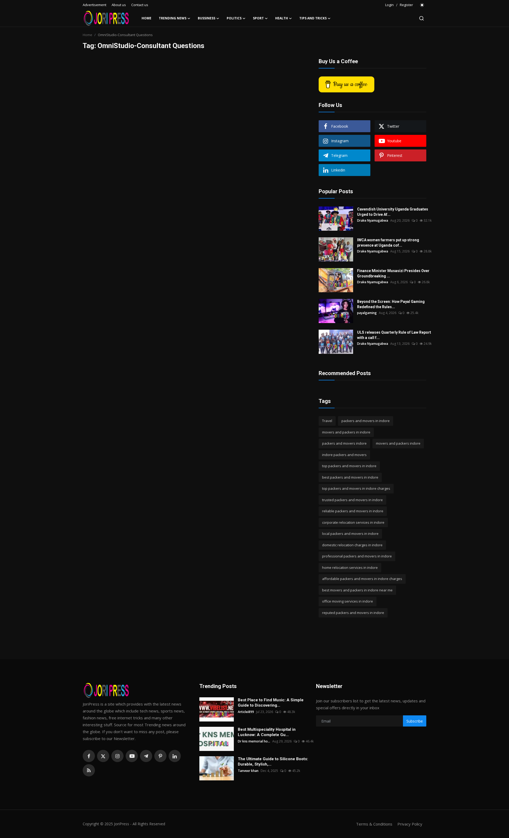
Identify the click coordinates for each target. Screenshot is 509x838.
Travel (327, 420)
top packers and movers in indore (349, 465)
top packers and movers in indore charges (356, 488)
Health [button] (281, 18)
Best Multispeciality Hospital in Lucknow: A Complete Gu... (267, 732)
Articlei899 (246, 712)
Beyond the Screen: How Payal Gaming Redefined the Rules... (391, 304)
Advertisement (94, 4)
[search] (421, 18)
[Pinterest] (160, 756)
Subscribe (414, 721)
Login (389, 4)
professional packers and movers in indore (357, 556)
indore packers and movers (344, 454)
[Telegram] (146, 756)
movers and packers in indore (346, 432)
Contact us (139, 4)
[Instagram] (117, 756)
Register (406, 4)
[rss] (89, 770)
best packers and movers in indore (350, 477)
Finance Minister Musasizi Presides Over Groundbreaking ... (393, 273)
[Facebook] (89, 756)
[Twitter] (103, 756)
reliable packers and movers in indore (352, 511)
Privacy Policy (409, 824)
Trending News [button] (172, 18)
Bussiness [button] (206, 18)
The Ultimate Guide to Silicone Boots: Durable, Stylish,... (273, 762)
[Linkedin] (175, 756)
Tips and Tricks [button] (313, 18)
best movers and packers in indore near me (357, 590)
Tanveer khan (248, 770)
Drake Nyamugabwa (372, 220)
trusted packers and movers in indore (352, 499)
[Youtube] (132, 756)
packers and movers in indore (365, 420)
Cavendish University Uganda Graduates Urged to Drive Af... (392, 212)
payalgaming (367, 313)
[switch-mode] (422, 5)
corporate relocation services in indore (353, 522)
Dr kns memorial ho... (254, 741)
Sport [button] (258, 18)
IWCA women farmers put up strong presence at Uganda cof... (388, 242)
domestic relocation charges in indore (352, 545)
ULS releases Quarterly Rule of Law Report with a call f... (394, 335)
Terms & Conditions (374, 824)
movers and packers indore (398, 443)
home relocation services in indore (350, 567)
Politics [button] (234, 18)
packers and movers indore (344, 443)
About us (119, 4)
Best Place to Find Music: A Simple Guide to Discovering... (271, 703)
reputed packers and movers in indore (353, 612)
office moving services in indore (347, 601)
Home (146, 18)
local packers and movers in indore (350, 533)
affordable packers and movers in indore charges (362, 578)
